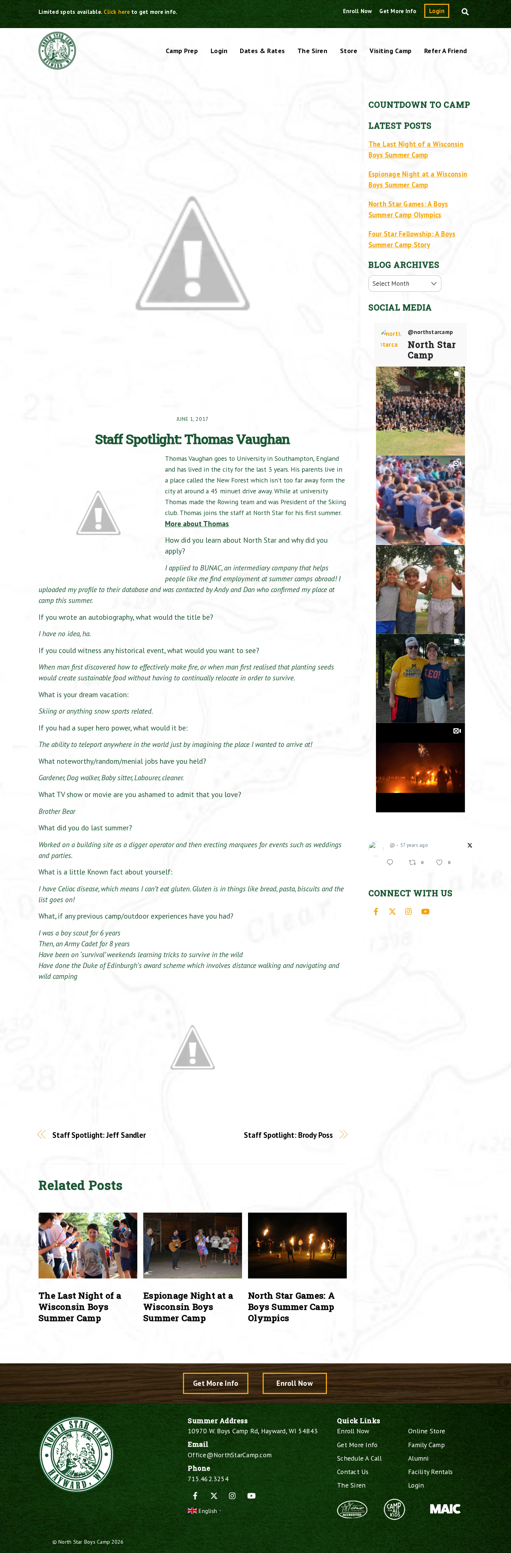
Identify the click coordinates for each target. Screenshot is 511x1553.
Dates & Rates (262, 50)
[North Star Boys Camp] (57, 65)
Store (349, 50)
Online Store (426, 1431)
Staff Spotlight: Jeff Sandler (99, 1135)
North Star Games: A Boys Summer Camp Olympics (291, 1306)
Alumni (418, 1458)
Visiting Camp (391, 50)
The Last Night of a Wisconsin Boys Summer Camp (80, 1306)
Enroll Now (357, 11)
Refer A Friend (445, 50)
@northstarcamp (430, 332)
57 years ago (414, 845)
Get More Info (397, 11)
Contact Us (353, 1471)
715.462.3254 (208, 1478)
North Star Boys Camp (84, 1541)
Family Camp (426, 1444)
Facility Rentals (430, 1471)
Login (436, 11)
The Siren (312, 50)
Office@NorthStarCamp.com (230, 1455)
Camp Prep (182, 50)
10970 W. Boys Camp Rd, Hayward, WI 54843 (253, 1431)
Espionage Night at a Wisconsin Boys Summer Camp (188, 1306)
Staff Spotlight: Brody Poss (288, 1135)
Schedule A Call (359, 1458)
